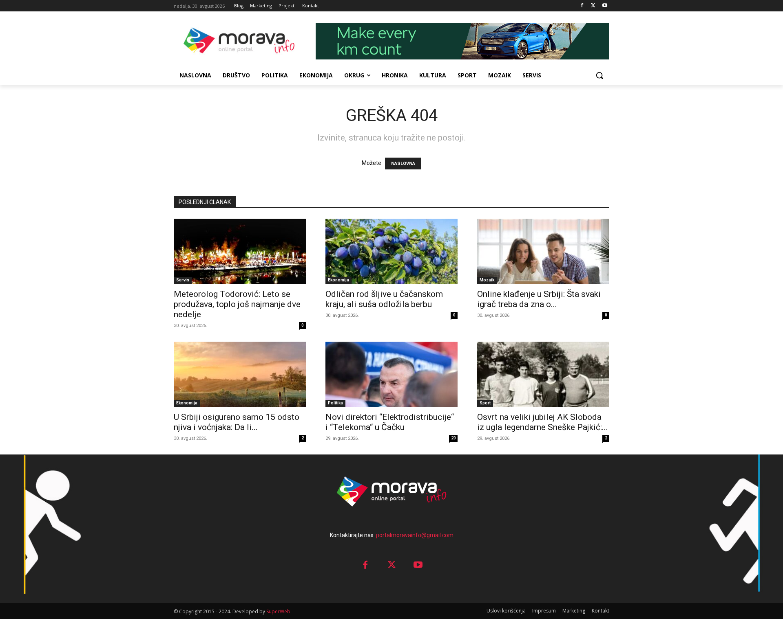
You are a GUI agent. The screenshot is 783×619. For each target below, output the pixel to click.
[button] (599, 75)
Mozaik (487, 280)
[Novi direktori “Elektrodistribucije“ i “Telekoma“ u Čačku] (391, 374)
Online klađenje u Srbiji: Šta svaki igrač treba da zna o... (539, 299)
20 (453, 438)
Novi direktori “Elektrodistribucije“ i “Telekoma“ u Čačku (389, 422)
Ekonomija (338, 280)
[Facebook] (582, 6)
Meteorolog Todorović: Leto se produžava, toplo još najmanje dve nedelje (237, 304)
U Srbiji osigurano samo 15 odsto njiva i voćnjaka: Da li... (236, 422)
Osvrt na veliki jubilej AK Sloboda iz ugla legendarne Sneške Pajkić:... (542, 422)
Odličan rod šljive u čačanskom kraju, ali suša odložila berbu (384, 299)
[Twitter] (593, 6)
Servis (182, 280)
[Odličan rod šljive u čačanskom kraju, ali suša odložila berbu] (391, 251)
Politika (335, 403)
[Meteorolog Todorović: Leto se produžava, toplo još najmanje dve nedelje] (240, 251)
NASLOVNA (403, 163)
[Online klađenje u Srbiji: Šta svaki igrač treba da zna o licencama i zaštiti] (543, 251)
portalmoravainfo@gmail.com (414, 535)
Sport (485, 403)
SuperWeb (278, 611)
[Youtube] (604, 6)
